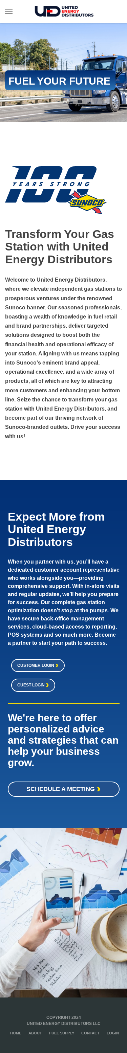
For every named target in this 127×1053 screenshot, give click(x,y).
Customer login (36, 665)
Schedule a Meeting (61, 789)
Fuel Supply (61, 1033)
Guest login (31, 685)
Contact (90, 1033)
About (35, 1033)
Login (113, 1033)
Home (15, 1033)
